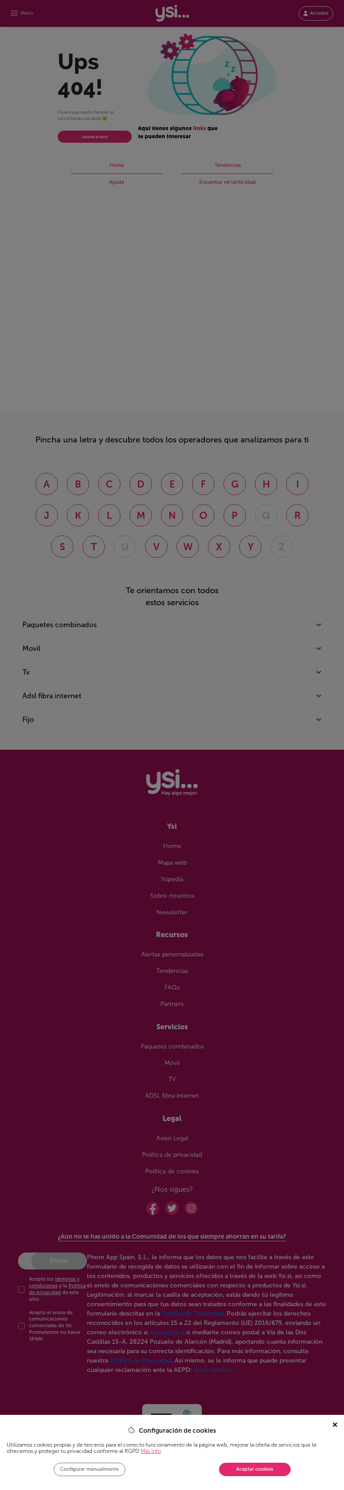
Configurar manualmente (89, 1469)
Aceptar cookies (254, 1469)
